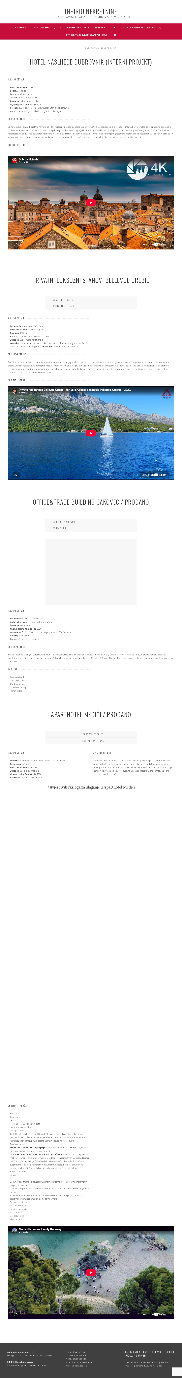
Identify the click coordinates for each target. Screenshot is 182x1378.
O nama (128, 1362)
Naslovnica (21, 27)
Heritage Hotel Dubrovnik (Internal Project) (136, 27)
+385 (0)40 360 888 (77, 1352)
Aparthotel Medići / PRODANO (91, 714)
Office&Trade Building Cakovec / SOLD (86, 34)
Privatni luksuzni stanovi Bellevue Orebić (91, 280)
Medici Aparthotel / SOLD (47, 27)
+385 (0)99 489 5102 (78, 1355)
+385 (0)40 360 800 (77, 1359)
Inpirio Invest (155, 1365)
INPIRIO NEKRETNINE (91, 11)
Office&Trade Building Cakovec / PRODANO (91, 501)
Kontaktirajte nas (142, 1362)
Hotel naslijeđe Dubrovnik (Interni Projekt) (91, 61)
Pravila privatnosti (160, 1362)
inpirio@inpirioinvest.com (80, 1362)
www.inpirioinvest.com (76, 1365)
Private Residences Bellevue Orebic (86, 27)
